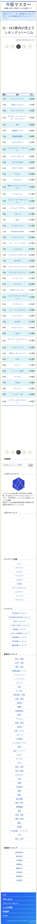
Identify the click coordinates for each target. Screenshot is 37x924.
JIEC (17, 125)
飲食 (19, 747)
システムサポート (17, 142)
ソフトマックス (17, 237)
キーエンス (19, 600)
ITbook (17, 382)
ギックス (17, 388)
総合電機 (19, 799)
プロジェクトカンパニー (17, 272)
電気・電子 (19, 803)
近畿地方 (19, 864)
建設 (19, 823)
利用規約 (6, 911)
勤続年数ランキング (19, 645)
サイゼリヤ (19, 576)
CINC (18, 359)
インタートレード (17, 347)
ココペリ (17, 365)
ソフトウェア (19, 679)
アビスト (17, 174)
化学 (19, 779)
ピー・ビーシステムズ (17, 310)
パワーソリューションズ (17, 266)
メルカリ (19, 572)
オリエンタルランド (19, 588)
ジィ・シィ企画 (17, 371)
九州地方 (19, 880)
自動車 (19, 703)
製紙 (19, 791)
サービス (19, 759)
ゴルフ (19, 763)
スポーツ (19, 735)
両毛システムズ (17, 105)
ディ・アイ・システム (17, 243)
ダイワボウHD (17, 162)
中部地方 (19, 872)
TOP (4, 895)
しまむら (19, 580)
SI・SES (19, 691)
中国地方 (19, 860)
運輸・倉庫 (19, 819)
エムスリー (19, 592)
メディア (19, 683)
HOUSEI (17, 261)
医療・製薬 (19, 723)
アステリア (17, 284)
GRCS (17, 333)
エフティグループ (17, 156)
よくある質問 (7, 907)
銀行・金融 (19, 659)
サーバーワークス (17, 99)
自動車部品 (19, 711)
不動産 (19, 827)
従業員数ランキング (19, 637)
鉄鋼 (19, 783)
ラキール (17, 214)
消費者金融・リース (19, 671)
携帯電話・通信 (19, 695)
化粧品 (19, 727)
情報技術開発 (17, 136)
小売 (19, 835)
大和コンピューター (17, 290)
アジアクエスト (17, 316)
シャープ (19, 596)
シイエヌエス (17, 249)
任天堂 (19, 584)
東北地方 (19, 856)
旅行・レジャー (19, 751)
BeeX (17, 220)
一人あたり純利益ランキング (19, 633)
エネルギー (19, 775)
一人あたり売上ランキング (19, 625)
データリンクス (17, 226)
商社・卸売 (19, 839)
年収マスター (18, 4)
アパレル (19, 719)
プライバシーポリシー (11, 903)
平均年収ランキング (19, 613)
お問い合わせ (7, 899)
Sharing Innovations (17, 231)
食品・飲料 (19, 767)
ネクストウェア (17, 327)
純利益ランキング (19, 629)
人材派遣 (19, 739)
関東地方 (19, 868)
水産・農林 (19, 771)
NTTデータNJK (17, 168)
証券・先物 (19, 663)
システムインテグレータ (17, 255)
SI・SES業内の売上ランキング (19, 16)
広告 (19, 687)
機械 (19, 707)
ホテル (19, 755)
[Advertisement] (18, 71)
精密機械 (19, 807)
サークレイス (17, 304)
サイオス (17, 377)
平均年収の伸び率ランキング (19, 617)
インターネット (19, 675)
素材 (19, 795)
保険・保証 (19, 667)
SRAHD (17, 322)
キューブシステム (17, 110)
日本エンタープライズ (17, 353)
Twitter (5, 916)
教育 (19, 715)
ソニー (19, 564)
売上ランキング (19, 621)
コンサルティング (19, 743)
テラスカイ (17, 180)
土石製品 (19, 787)
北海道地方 (19, 852)
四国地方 (19, 876)
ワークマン (19, 568)
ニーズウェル (17, 194)
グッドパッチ (17, 278)
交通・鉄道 (19, 815)
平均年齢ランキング (19, 641)
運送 (19, 811)
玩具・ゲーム (19, 731)
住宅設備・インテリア (19, 831)
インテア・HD (17, 394)
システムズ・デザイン (17, 208)
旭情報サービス (17, 130)
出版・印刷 (19, 699)
